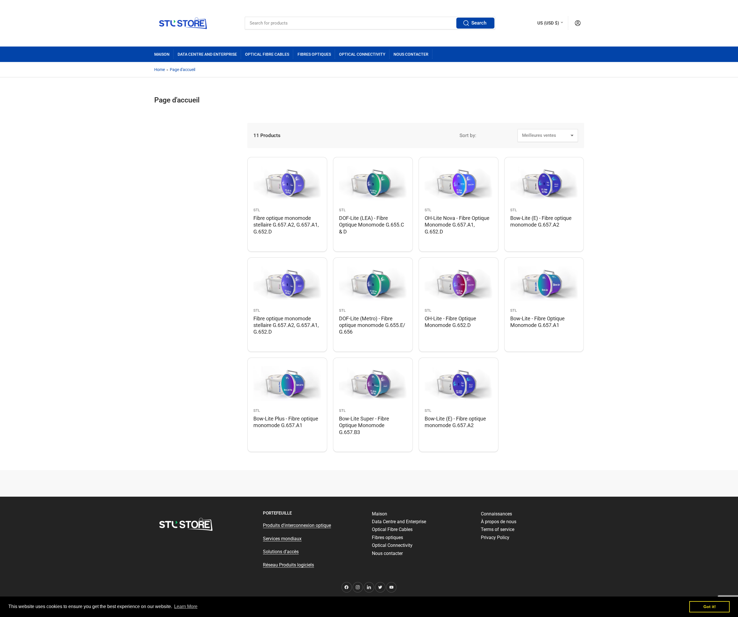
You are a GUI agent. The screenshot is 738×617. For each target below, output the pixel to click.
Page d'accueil (182, 69)
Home (159, 69)
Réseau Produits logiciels (288, 565)
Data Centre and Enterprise (207, 54)
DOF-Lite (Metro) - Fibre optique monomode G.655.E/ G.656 (372, 325)
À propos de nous (498, 521)
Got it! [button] (709, 606)
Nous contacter (411, 54)
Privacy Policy (495, 537)
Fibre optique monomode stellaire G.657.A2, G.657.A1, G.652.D (286, 224)
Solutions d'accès (281, 551)
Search (478, 23)
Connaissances (496, 514)
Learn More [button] (185, 606)
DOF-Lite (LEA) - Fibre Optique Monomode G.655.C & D (371, 224)
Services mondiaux (282, 538)
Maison (162, 54)
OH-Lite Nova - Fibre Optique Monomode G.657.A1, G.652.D (457, 224)
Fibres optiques (314, 54)
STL (256, 210)
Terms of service (497, 529)
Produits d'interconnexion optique (297, 525)
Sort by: (468, 135)
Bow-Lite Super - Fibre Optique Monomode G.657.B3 (364, 425)
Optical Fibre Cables (267, 54)
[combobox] (370, 23)
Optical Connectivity (362, 54)
